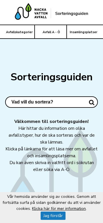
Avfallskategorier (19, 32)
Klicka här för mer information (59, 208)
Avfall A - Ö (51, 32)
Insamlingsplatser (83, 32)
